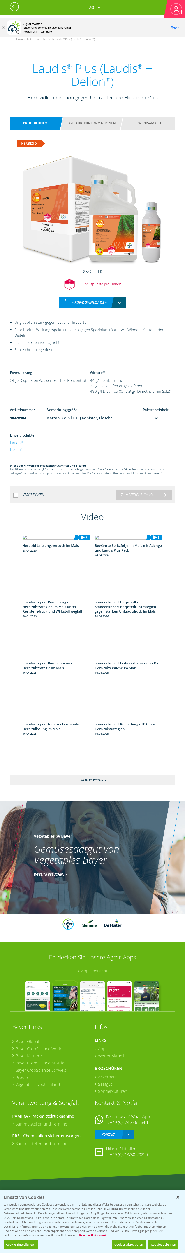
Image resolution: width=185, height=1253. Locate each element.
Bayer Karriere (29, 1055)
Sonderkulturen (112, 1091)
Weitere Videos (92, 780)
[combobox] (92, 303)
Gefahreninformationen (92, 123)
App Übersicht (94, 971)
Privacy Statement (92, 1235)
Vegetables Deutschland (38, 1084)
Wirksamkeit (149, 123)
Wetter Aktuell (111, 1056)
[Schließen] (3, 27)
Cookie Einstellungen (21, 1244)
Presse (22, 1077)
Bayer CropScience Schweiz (41, 1070)
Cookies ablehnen (163, 1244)
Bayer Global (27, 1041)
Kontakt (108, 1134)
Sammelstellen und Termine (41, 1124)
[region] (92, 1221)
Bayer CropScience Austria (40, 1063)
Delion (16, 449)
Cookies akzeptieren (128, 1244)
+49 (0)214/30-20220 (129, 1154)
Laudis (16, 442)
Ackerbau (107, 1077)
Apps (102, 1048)
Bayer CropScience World (39, 1048)
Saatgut (105, 1084)
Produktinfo (35, 123)
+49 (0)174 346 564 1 (129, 1122)
